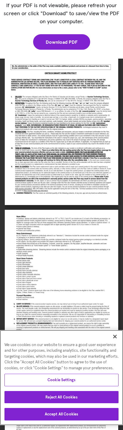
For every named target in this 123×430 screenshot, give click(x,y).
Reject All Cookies (61, 397)
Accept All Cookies (61, 414)
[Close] (115, 336)
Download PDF (62, 42)
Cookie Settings (61, 379)
